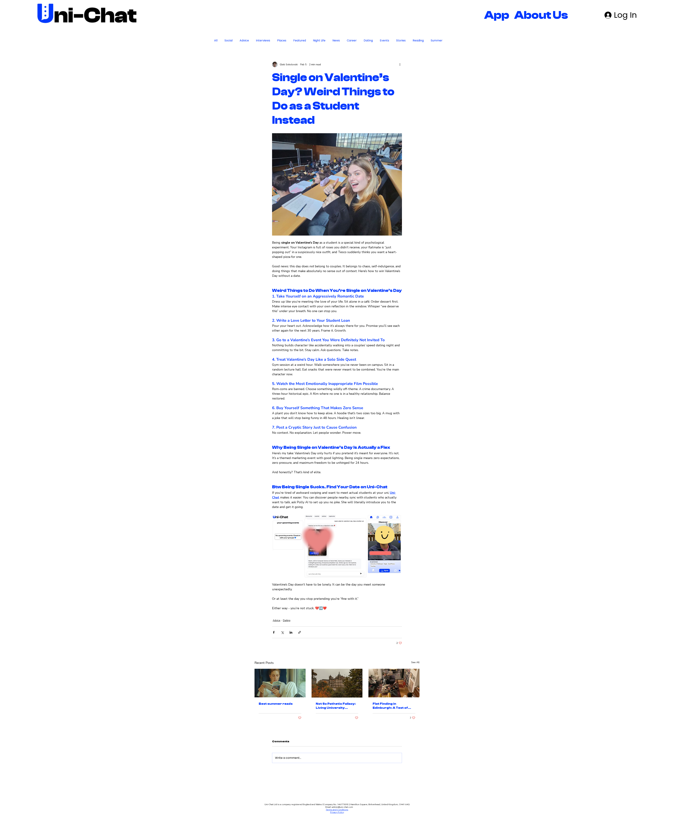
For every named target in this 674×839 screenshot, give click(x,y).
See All (415, 684)
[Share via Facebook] (273, 654)
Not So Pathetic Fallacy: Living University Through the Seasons (336, 727)
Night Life (319, 40)
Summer (436, 40)
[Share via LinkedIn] (291, 654)
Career (352, 40)
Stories (401, 40)
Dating (368, 40)
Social (228, 40)
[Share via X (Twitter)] (282, 654)
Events (384, 40)
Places (281, 40)
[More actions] (400, 64)
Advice (244, 40)
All (215, 40)
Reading (418, 40)
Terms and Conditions (337, 831)
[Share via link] (299, 654)
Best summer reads (276, 725)
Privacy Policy (337, 834)
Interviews (263, 40)
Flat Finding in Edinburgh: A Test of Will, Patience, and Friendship (390, 727)
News (336, 40)
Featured (299, 40)
